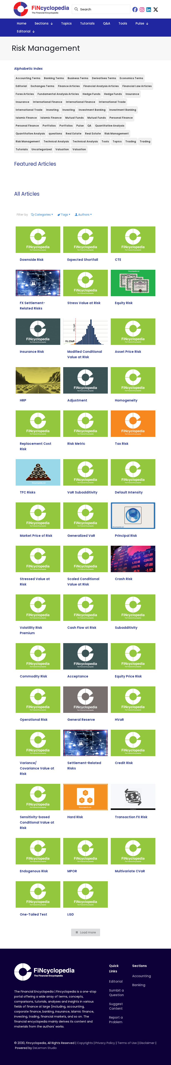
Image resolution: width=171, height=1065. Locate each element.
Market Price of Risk (36, 535)
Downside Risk (32, 259)
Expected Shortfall (82, 259)
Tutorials (22, 149)
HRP (23, 400)
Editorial (21, 86)
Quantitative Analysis (109, 125)
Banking (138, 985)
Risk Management (116, 133)
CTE (118, 259)
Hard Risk (75, 817)
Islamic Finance (26, 117)
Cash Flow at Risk (81, 627)
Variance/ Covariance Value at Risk (37, 768)
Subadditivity (126, 627)
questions (55, 133)
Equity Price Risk (128, 676)
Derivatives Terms (104, 78)
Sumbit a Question (116, 992)
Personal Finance (121, 117)
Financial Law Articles (137, 86)
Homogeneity (126, 400)
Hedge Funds (91, 94)
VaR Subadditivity (82, 492)
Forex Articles (25, 94)
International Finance (47, 102)
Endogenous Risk (34, 871)
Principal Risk (126, 535)
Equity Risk (124, 303)
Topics (117, 141)
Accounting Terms (28, 78)
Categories (43, 215)
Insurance (132, 94)
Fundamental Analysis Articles (58, 94)
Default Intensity (129, 492)
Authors (83, 215)
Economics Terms (131, 78)
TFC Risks (27, 492)
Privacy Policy (105, 1043)
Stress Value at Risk (84, 303)
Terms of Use (127, 1043)
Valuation (62, 149)
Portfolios (49, 125)
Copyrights (85, 1043)
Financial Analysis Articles (101, 86)
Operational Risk (34, 719)
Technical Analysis (56, 141)
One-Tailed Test (33, 914)
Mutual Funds (74, 117)
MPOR (72, 871)
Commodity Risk (33, 676)
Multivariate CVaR (130, 871)
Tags (64, 215)
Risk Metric (76, 443)
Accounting (141, 976)
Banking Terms (54, 78)
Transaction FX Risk (131, 817)
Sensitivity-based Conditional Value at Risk (37, 822)
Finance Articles (69, 86)
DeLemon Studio (45, 1048)
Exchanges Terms (42, 86)
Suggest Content (116, 1006)
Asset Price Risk (128, 351)
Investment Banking (92, 110)
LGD (70, 914)
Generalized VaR (81, 535)
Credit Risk (124, 763)
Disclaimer (147, 1043)
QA (89, 125)
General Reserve (81, 719)
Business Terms (78, 78)
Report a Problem (116, 1019)
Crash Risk (123, 579)
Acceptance (77, 676)
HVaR (119, 719)
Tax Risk (121, 443)
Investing (52, 110)
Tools (105, 141)
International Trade (112, 102)
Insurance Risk (32, 351)
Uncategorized (41, 149)
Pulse (80, 125)
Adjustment (77, 400)
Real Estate (73, 133)
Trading (130, 141)
